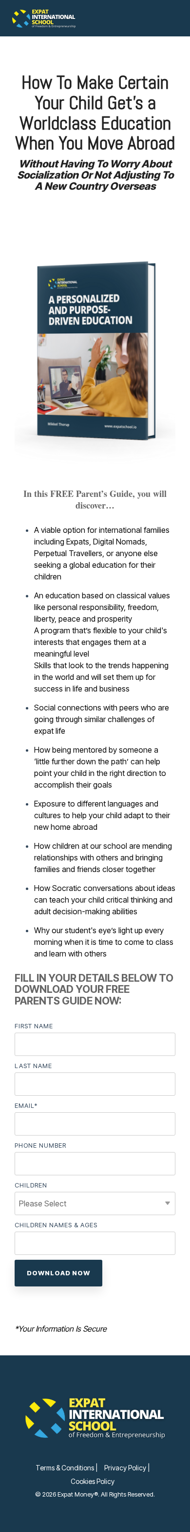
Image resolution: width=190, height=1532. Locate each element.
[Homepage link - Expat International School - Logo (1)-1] (95, 1452)
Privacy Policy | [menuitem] (127, 1468)
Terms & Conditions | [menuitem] (66, 1468)
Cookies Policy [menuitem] (92, 1481)
